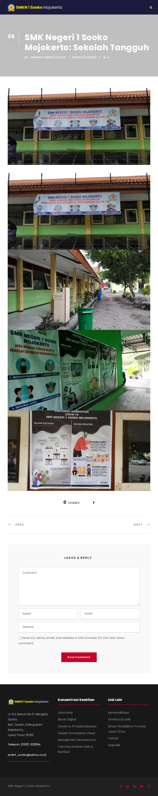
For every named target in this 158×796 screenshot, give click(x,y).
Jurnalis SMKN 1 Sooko (47, 57)
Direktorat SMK (119, 719)
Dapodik (114, 745)
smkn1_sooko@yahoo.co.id (27, 755)
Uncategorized (84, 57)
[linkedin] (127, 786)
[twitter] (141, 786)
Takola (113, 738)
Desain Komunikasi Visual (76, 733)
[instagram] (148, 786)
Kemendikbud (118, 712)
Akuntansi (65, 712)
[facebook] (121, 786)
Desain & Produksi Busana (77, 726)
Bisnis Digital (67, 719)
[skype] (134, 786)
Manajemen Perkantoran (77, 740)
